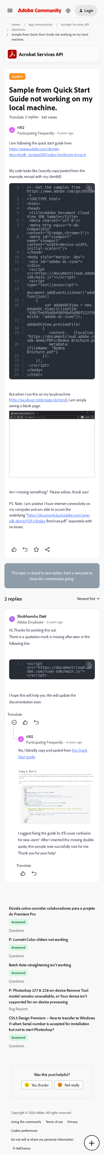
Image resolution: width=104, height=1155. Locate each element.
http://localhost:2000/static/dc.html (38, 400)
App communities (40, 24)
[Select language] (68, 10)
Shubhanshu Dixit (31, 616)
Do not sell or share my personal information (42, 1139)
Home (16, 24)
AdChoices (23, 1148)
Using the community (26, 1122)
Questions (18, 29)
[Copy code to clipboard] (89, 188)
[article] (52, 670)
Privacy (72, 1122)
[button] (10, 12)
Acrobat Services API (75, 24)
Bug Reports (18, 1008)
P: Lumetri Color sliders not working (38, 939)
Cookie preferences (24, 1130)
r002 (20, 127)
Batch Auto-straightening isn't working (40, 964)
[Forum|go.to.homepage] (40, 10)
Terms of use (54, 1122)
